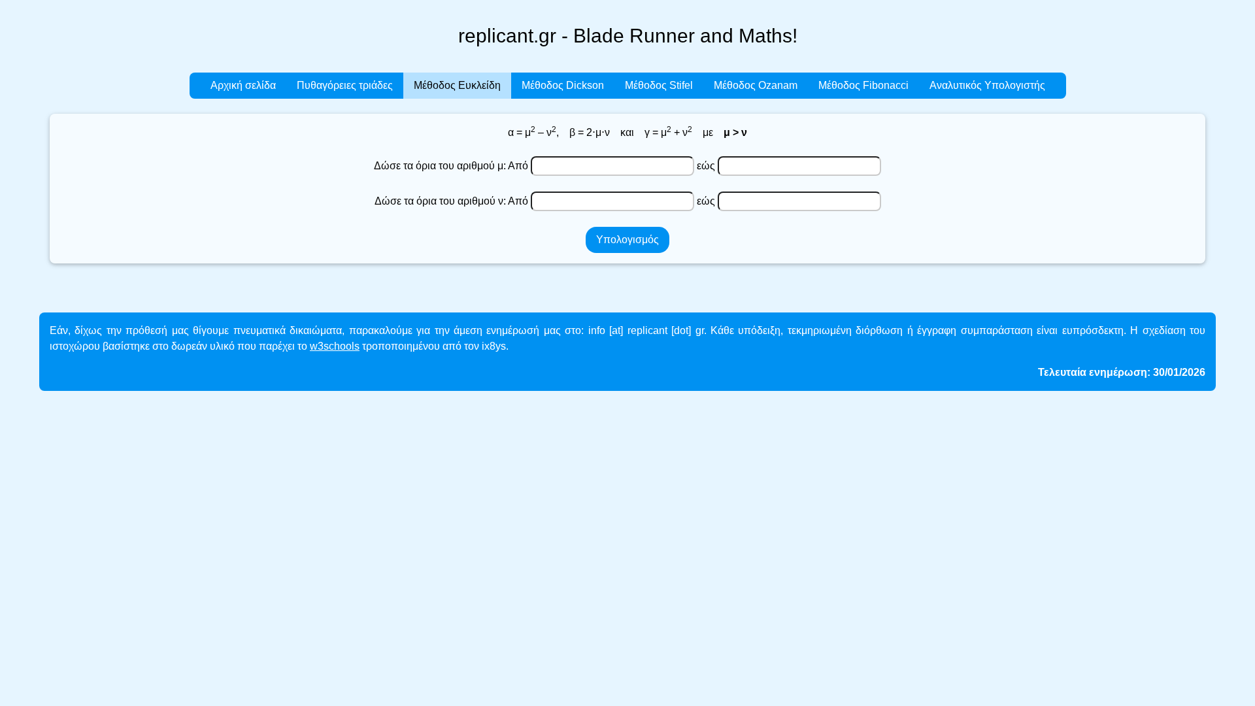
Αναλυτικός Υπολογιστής (987, 85)
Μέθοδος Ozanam (755, 85)
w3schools (335, 346)
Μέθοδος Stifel (659, 85)
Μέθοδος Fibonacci (863, 85)
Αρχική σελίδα (243, 85)
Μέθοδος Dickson (563, 85)
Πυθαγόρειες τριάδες (345, 85)
